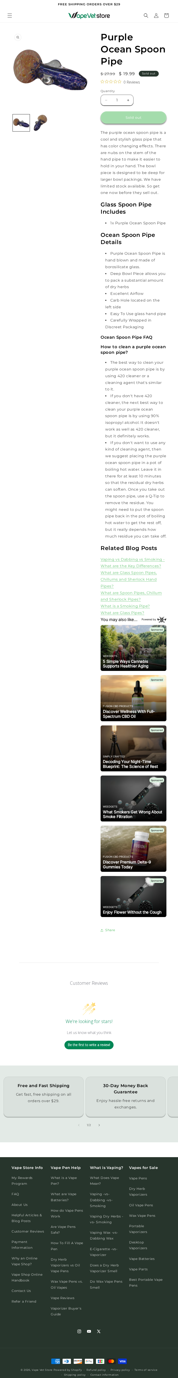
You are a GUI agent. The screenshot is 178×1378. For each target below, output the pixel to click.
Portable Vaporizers (138, 1229)
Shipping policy (75, 1374)
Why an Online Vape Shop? (25, 1261)
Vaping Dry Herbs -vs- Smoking (106, 1219)
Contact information (104, 1374)
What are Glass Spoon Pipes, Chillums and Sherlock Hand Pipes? (129, 579)
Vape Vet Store (42, 1370)
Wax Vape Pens (142, 1216)
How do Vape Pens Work (67, 1213)
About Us (20, 1205)
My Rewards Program (22, 1181)
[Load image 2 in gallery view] (40, 122)
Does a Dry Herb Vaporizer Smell (104, 1268)
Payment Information (22, 1245)
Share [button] (110, 930)
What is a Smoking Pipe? (125, 606)
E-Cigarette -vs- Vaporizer (104, 1252)
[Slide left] (79, 1125)
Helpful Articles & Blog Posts (27, 1218)
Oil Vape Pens (141, 1205)
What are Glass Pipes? (122, 613)
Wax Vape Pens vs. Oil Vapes (67, 1284)
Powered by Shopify (68, 1370)
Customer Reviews (28, 1231)
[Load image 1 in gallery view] (21, 122)
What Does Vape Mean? (104, 1181)
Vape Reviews (62, 1298)
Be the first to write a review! (89, 1045)
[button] (10, 15)
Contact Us (21, 1291)
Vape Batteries (142, 1259)
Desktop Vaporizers (138, 1245)
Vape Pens (138, 1178)
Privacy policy (120, 1370)
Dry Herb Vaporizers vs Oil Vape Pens (65, 1265)
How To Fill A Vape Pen (67, 1246)
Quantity (108, 91)
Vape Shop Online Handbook (27, 1277)
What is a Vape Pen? (64, 1181)
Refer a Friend (24, 1301)
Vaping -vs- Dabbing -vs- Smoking (101, 1200)
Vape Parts (138, 1269)
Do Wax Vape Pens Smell (106, 1284)
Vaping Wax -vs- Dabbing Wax (104, 1235)
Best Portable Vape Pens (146, 1283)
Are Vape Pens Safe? (63, 1230)
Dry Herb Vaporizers (138, 1192)
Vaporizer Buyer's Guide (66, 1311)
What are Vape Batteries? (63, 1197)
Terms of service (145, 1370)
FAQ (15, 1194)
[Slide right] (99, 1125)
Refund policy (96, 1370)
